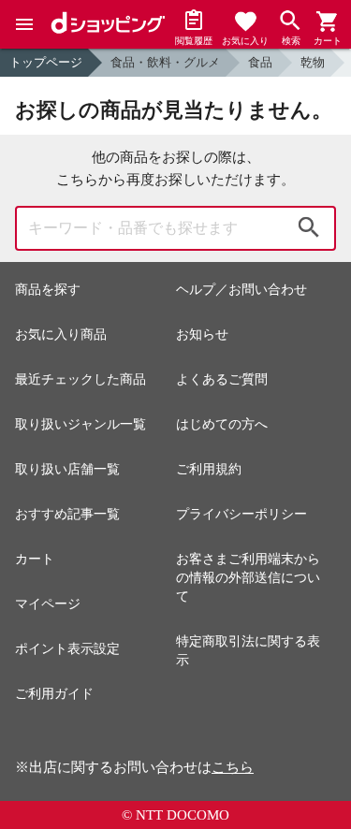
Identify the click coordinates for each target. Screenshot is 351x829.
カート (34, 559)
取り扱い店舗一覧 (67, 469)
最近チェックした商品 (80, 379)
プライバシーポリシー (241, 514)
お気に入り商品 (61, 334)
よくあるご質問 (222, 379)
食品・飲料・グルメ (165, 62)
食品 (260, 62)
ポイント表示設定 (67, 649)
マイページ (47, 604)
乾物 (312, 62)
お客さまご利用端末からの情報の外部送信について (248, 578)
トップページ (45, 62)
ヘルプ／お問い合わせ (241, 290)
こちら (233, 767)
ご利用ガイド (54, 694)
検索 (309, 228)
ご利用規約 (208, 469)
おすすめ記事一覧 (67, 514)
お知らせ (202, 334)
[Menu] (24, 24)
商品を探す (47, 290)
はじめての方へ (222, 424)
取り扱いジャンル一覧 (80, 424)
